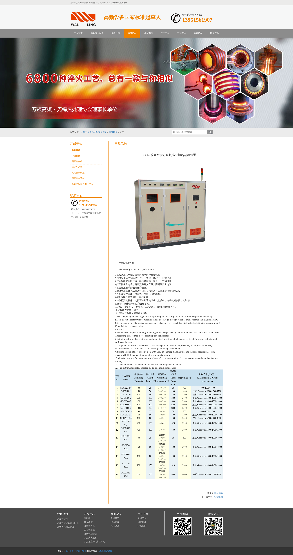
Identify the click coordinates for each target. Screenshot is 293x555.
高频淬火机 (77, 161)
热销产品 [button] (198, 33)
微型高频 (218, 493)
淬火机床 (115, 33)
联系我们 (142, 526)
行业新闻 (115, 522)
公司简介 (142, 518)
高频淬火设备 (78, 178)
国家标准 (142, 522)
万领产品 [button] (132, 33)
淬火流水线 (89, 530)
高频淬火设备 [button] (97, 33)
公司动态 (115, 518)
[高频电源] (218, 497)
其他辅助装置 (78, 173)
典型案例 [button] (148, 33)
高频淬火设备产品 (65, 527)
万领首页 (78, 33)
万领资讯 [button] (181, 33)
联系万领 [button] (214, 33)
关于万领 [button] (165, 33)
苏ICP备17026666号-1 (76, 551)
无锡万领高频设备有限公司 (94, 132)
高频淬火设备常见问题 (68, 523)
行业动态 (115, 526)
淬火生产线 (77, 167)
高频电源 (113, 132)
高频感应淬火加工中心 (82, 184)
